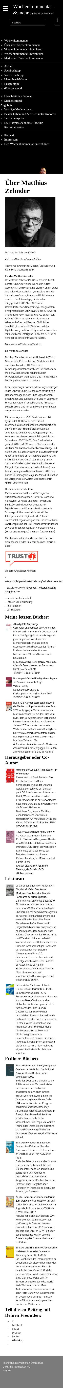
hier (27, 736)
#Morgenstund (13, 88)
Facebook (31, 587)
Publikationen (14, 605)
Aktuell (8, 66)
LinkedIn (51, 587)
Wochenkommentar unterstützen (24, 53)
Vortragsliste (13, 609)
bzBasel (31, 869)
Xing (7, 591)
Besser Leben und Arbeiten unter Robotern (30, 114)
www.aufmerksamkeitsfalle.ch (34, 733)
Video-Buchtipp (14, 75)
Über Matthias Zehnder (18, 96)
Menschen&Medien (16, 79)
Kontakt (9, 135)
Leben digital (12, 83)
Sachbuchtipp (12, 70)
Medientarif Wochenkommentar (23, 58)
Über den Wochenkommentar (22, 45)
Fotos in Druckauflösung (19, 602)
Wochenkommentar (16, 40)
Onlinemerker (24, 873)
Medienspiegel (13, 100)
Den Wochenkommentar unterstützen (26, 144)
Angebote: (7, 105)
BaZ (41, 869)
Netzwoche (32, 471)
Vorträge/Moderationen (18, 109)
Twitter (41, 587)
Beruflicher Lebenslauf (19, 598)
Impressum (11, 139)
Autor (51, 736)
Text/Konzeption (14, 118)
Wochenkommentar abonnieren (23, 49)
